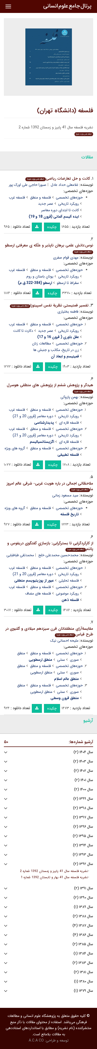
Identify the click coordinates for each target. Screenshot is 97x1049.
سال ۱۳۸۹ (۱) (83, 907)
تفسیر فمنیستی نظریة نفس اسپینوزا (50, 305)
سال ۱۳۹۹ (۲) (83, 799)
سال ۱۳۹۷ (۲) (83, 817)
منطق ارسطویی (41, 672)
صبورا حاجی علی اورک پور (27, 185)
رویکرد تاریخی (68, 204)
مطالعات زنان (41, 343)
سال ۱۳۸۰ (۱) (83, 981)
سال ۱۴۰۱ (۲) (83, 780)
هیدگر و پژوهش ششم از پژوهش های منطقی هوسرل (50, 387)
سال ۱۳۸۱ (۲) (83, 972)
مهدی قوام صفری (65, 257)
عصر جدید (45, 204)
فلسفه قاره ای (69, 423)
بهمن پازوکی (69, 397)
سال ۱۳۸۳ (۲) (82, 963)
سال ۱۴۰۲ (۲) (83, 771)
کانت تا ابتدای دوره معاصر (60, 210)
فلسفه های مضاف (38, 593)
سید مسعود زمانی (65, 495)
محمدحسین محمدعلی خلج (58, 555)
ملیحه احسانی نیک (64, 640)
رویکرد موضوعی (67, 593)
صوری (74, 660)
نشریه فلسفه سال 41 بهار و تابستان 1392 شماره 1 (54, 877)
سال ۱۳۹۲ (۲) (83, 864)
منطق (21, 653)
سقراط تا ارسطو (68, 283)
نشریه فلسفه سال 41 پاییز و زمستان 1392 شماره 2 (54, 871)
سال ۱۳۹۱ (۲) (83, 888)
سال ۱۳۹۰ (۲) (83, 897)
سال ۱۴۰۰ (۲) (83, 789)
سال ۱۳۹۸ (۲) (83, 808)
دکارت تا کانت (23, 331)
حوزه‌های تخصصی (69, 197)
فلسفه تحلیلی (69, 580)
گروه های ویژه (15, 448)
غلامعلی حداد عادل (64, 185)
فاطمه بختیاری (67, 311)
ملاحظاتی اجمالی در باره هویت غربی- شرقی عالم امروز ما (49, 486)
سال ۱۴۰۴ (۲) (83, 752)
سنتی (61, 660)
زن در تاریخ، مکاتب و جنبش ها (56, 350)
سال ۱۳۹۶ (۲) (83, 827)
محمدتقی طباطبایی (20, 555)
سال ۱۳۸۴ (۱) (83, 953)
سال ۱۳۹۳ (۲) (83, 854)
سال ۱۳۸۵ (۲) (82, 944)
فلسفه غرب (17, 197)
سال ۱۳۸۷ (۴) (82, 925)
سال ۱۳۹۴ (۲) (83, 845)
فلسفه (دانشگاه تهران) (65, 111)
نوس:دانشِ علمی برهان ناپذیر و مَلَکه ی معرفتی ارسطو (49, 247)
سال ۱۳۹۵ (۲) (83, 836)
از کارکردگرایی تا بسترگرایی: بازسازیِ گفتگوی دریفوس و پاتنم (50, 546)
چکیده (52, 227)
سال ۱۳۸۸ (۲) (83, 916)
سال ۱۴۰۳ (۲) (83, 761)
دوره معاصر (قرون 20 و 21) (33, 416)
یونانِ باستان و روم (39, 276)
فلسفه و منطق (40, 197)
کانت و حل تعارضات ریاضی (58, 178)
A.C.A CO (36, 1040)
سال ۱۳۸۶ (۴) (83, 935)
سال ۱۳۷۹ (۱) (83, 991)
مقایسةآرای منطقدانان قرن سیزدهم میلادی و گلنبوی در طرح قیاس (49, 632)
